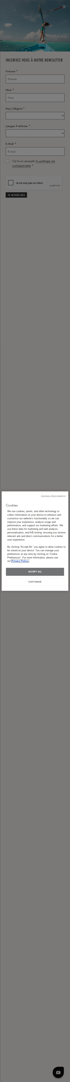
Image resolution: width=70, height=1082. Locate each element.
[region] (35, 541)
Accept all (35, 571)
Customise (35, 581)
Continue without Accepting (53, 495)
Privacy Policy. (20, 561)
